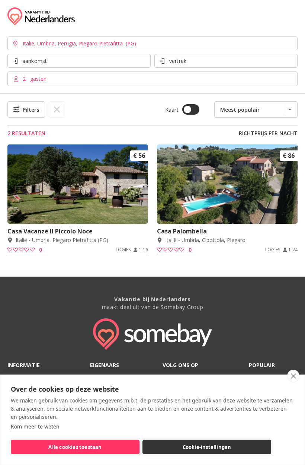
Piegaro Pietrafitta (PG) (80, 240)
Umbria (40, 240)
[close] (293, 376)
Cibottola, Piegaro (223, 240)
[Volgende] (140, 214)
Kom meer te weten (35, 426)
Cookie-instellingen (207, 447)
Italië (21, 240)
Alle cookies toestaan (75, 447)
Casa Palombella (182, 231)
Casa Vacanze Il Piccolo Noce (50, 231)
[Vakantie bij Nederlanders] (41, 16)
